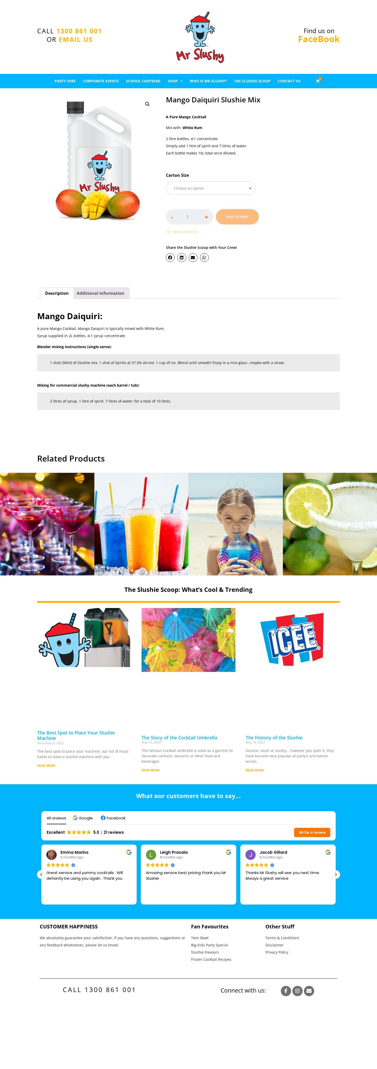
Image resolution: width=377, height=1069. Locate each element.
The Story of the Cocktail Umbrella (179, 737)
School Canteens (143, 81)
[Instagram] (297, 991)
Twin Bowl (200, 937)
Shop (173, 81)
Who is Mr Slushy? (208, 81)
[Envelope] (309, 991)
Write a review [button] (312, 832)
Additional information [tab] (100, 293)
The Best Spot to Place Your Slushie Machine (76, 735)
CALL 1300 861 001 (99, 989)
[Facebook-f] (286, 991)
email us (76, 39)
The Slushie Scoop (252, 81)
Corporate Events (101, 81)
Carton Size (177, 175)
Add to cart (237, 216)
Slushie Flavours (205, 952)
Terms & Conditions (282, 937)
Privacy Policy (276, 952)
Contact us (289, 81)
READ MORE (46, 765)
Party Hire (65, 81)
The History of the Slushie (274, 737)
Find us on (319, 35)
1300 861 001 (79, 30)
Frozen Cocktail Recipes (211, 959)
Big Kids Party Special (209, 945)
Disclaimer (274, 945)
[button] (147, 104)
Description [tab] (57, 293)
